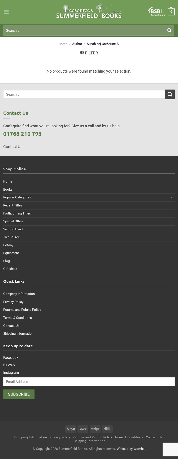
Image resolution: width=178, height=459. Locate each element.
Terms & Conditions (17, 318)
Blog (6, 261)
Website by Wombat (131, 449)
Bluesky (9, 365)
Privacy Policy (13, 302)
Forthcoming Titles (17, 213)
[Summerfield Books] (89, 11)
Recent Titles (12, 205)
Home (62, 44)
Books (8, 189)
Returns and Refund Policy (22, 310)
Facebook (10, 358)
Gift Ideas (10, 269)
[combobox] (88, 30)
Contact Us (11, 326)
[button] (6, 12)
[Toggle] (172, 198)
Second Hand (13, 229)
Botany (8, 245)
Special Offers (13, 221)
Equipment (11, 253)
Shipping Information (18, 334)
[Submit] (169, 30)
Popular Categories (17, 197)
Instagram (11, 373)
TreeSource (11, 237)
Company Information (19, 294)
